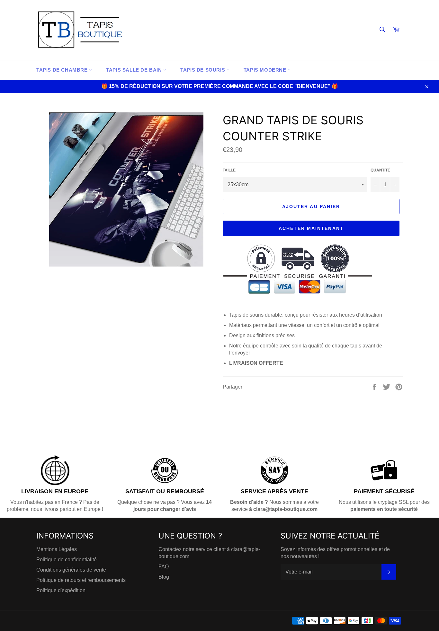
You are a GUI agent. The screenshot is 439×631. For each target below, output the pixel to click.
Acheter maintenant (311, 228)
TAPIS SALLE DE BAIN (134, 70)
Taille (229, 170)
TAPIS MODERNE (266, 70)
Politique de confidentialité (66, 559)
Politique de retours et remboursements (81, 580)
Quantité (380, 170)
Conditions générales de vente (71, 570)
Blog (163, 577)
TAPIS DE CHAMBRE (62, 70)
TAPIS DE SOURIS (203, 70)
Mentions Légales (56, 549)
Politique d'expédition (60, 590)
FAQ (163, 566)
